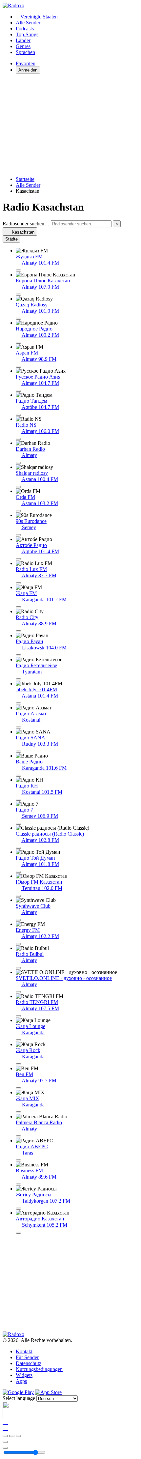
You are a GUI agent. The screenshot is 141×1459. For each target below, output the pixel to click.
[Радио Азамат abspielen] (18, 728)
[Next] (18, 1436)
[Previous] (5, 1436)
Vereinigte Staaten (39, 16)
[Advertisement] (70, 125)
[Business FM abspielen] (18, 1185)
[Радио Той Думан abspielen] (18, 872)
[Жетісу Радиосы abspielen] (18, 1209)
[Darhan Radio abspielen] (18, 463)
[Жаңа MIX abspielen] (18, 1112)
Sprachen (25, 52)
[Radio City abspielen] (18, 631)
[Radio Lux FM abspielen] (18, 583)
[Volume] (5, 1448)
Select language (19, 1398)
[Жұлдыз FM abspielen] (18, 271)
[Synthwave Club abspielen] (18, 920)
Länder (23, 40)
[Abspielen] (11, 1436)
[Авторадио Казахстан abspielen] (18, 1233)
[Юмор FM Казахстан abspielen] (18, 896)
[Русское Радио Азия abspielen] (18, 391)
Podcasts (25, 28)
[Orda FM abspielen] (18, 511)
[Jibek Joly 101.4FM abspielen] (18, 703)
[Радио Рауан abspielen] (18, 655)
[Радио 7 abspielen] (18, 824)
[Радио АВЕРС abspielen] (18, 1160)
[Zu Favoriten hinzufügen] (5, 1442)
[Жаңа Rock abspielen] (18, 1064)
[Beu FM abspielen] (18, 1088)
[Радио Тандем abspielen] (18, 415)
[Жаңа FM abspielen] (18, 607)
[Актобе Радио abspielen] (18, 559)
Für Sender (27, 1357)
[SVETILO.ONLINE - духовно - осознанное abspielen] (18, 992)
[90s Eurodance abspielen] (18, 535)
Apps (21, 1381)
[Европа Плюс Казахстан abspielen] (18, 295)
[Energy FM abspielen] (18, 944)
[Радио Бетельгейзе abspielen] (18, 679)
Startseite (25, 179)
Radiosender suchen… (26, 223)
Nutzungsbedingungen (39, 1369)
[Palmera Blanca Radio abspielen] (18, 1136)
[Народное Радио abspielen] (18, 343)
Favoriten (25, 63)
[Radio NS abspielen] (18, 439)
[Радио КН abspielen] (18, 800)
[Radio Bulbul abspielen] (18, 968)
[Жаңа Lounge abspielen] (18, 1040)
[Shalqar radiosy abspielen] (18, 487)
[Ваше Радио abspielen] (18, 776)
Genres (23, 46)
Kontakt (24, 1351)
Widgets (24, 1375)
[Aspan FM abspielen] (18, 367)
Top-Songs (27, 34)
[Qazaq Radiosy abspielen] (18, 319)
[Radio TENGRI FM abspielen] (18, 1016)
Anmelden (27, 70)
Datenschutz (28, 1363)
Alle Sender (28, 22)
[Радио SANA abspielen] (18, 752)
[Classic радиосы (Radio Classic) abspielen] (18, 848)
